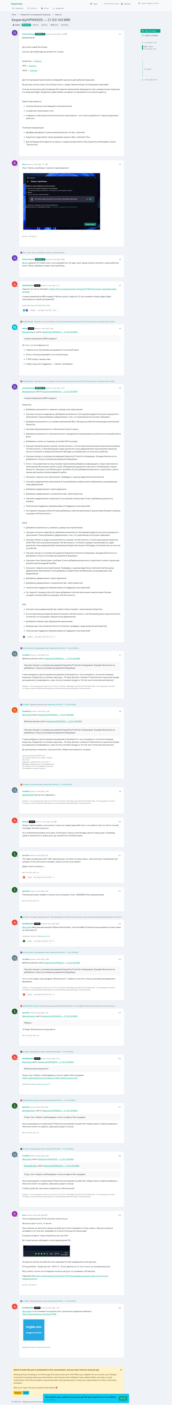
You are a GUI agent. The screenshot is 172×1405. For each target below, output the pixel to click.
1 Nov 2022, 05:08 (58, 259)
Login (26, 1393)
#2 (120, 164)
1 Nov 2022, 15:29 (43, 711)
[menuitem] (93, 4)
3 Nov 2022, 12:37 (54, 1308)
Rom (24, 164)
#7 (120, 655)
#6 (120, 388)
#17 (119, 1107)
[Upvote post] (111, 150)
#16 (119, 1059)
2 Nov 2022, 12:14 (54, 1059)
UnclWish (25, 655)
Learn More (50, 1400)
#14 (119, 959)
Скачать (38, 61)
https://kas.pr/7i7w (44, 305)
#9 (120, 791)
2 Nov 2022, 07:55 (42, 855)
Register (18, 1393)
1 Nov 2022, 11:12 (54, 285)
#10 (119, 822)
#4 (120, 285)
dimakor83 (26, 711)
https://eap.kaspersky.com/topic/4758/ (39, 1314)
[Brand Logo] (17, 3)
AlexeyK (25, 822)
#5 (120, 328)
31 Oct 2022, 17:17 (39, 164)
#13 (119, 924)
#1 (120, 34)
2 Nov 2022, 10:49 (43, 959)
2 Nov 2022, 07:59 (42, 891)
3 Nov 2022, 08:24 (39, 1215)
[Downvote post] (119, 150)
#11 (119, 855)
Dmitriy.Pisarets (28, 34)
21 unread (147, 69)
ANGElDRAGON (28, 285)
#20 (119, 1308)
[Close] (121, 1370)
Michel (24, 328)
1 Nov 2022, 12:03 (47, 328)
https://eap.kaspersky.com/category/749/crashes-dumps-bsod (50, 1078)
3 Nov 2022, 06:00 (43, 1156)
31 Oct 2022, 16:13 (58, 34)
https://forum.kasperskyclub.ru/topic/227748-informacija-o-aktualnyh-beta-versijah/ (85, 322)
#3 (120, 259)
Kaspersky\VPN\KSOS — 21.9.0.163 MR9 (59, 332)
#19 (119, 1215)
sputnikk (25, 855)
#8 (120, 711)
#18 (119, 1156)
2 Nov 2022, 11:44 (42, 1013)
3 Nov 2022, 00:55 (42, 1107)
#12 (119, 891)
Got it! (123, 1398)
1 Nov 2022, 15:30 (43, 791)
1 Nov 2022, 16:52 (48, 822)
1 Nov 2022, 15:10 (58, 388)
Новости (27, 25)
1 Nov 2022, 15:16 (43, 655)
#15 (119, 1013)
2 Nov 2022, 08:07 (54, 924)
